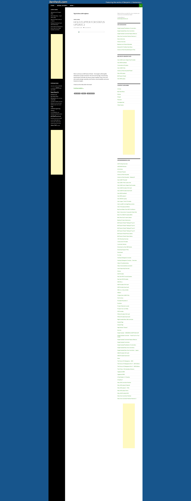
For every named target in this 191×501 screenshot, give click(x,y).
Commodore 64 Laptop (122, 65)
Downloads (120, 252)
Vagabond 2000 (121, 371)
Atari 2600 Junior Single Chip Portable (126, 60)
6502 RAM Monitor (122, 166)
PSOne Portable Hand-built (123, 316)
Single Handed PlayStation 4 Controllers (126, 28)
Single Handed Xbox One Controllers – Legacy (128, 350)
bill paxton (77, 93)
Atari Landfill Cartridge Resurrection (125, 204)
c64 (57, 98)
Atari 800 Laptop (121, 78)
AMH (57, 88)
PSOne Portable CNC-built (123, 314)
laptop (52, 104)
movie (52, 112)
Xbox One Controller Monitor (124, 396)
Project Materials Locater (123, 306)
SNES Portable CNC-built (123, 353)
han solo (57, 103)
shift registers (91, 93)
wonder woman (54, 123)
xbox (60, 123)
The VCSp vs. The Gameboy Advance (125, 369)
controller (53, 99)
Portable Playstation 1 (122, 300)
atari (60, 88)
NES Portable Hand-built (123, 287)
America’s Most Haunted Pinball (124, 70)
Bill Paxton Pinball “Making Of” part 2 (126, 225)
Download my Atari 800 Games (124, 247)
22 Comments (87, 27)
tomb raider (53, 121)
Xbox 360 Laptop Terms (122, 390)
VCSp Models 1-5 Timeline (123, 377)
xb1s (58, 123)
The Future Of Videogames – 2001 (125, 361)
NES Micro (119, 281)
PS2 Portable (120, 311)
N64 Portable (120, 273)
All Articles (120, 169)
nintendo (52, 114)
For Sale (119, 255)
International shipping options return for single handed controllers (57, 28)
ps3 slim (52, 120)
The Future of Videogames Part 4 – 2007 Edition (128, 363)
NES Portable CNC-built (123, 284)
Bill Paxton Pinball (121, 76)
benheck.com (54, 94)
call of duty (60, 98)
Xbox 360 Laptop (121, 73)
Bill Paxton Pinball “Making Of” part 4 (126, 230)
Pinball (119, 97)
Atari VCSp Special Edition (123, 206)
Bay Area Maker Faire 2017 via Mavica (126, 209)
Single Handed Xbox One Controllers (125, 31)
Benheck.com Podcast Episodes (124, 44)
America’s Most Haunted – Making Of (126, 177)
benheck (55, 92)
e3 (54, 103)
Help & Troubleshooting (122, 263)
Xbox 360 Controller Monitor (124, 382)
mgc (52, 106)
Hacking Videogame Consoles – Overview (127, 260)
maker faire (56, 104)
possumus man (57, 118)
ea (55, 103)
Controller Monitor (121, 244)
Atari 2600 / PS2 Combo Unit (124, 182)
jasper (60, 103)
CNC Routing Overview (122, 239)
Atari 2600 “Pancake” (122, 180)
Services (119, 330)
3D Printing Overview (122, 163)
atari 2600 (53, 89)
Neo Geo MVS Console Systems (124, 276)
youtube (58, 125)
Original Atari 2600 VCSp (123, 295)
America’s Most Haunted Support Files (126, 49)
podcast (58, 116)
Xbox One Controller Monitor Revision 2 (126, 36)
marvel (60, 104)
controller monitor (54, 101)
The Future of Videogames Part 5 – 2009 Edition (128, 366)
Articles (119, 89)
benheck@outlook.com (122, 18)
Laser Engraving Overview (123, 268)
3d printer (53, 86)
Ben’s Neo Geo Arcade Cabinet (124, 217)
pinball (83, 93)
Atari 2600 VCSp (121, 68)
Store (118, 358)
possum (52, 118)
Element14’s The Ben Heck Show (124, 47)
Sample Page (120, 322)
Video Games (77, 19)
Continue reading (79, 88)
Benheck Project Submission (124, 220)
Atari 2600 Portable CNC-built (124, 188)
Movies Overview (121, 41)
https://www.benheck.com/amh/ (124, 265)
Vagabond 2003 (121, 374)
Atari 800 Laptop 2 (121, 196)
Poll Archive (120, 298)
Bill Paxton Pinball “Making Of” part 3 (126, 228)
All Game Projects (121, 171)
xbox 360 (54, 125)
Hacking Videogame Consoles (124, 257)
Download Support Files (123, 249)
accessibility (53, 88)
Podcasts (119, 99)
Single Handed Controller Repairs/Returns (127, 33)
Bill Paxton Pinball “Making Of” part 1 (126, 222)
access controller (58, 86)
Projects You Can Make (122, 308)
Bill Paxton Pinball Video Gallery (125, 236)
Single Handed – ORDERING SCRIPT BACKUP (128, 332)
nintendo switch (58, 114)
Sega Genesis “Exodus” (122, 327)
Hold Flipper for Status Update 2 (89, 23)
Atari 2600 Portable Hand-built (124, 190)
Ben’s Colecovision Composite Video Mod (127, 212)
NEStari (119, 292)
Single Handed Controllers (123, 342)
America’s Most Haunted (123, 174)
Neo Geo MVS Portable (122, 279)
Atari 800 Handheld (122, 62)
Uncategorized (120, 102)
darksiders (60, 101)
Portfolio (119, 303)
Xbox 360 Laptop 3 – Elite (123, 387)
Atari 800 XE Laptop (122, 198)
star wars (56, 120)
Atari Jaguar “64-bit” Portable (124, 201)
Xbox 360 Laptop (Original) (123, 385)
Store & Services (121, 39)
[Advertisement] (129, 132)
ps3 (61, 118)
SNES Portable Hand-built (123, 355)
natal (58, 112)
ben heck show (54, 96)
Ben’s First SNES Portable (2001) (124, 214)
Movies (119, 94)
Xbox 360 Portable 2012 (123, 393)
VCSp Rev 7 (120, 379)
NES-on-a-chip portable (122, 290)
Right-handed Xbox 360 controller (125, 319)
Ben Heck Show (121, 91)
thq (59, 120)
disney (52, 103)
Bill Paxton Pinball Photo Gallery (125, 233)
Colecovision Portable (122, 241)
